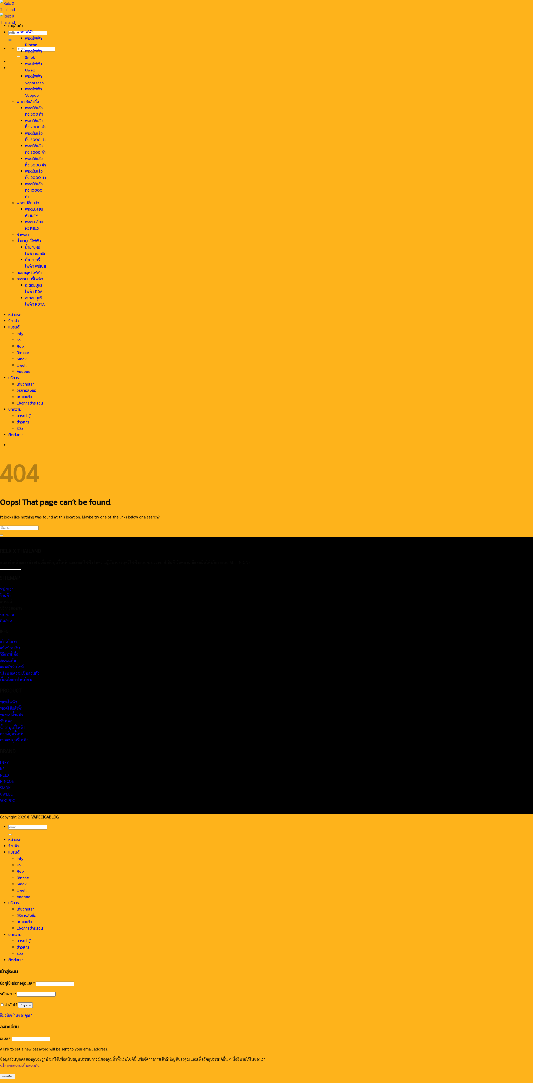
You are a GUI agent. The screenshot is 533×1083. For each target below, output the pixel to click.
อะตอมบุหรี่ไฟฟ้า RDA (33, 288)
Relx (20, 346)
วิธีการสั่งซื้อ (26, 390)
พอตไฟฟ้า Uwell (33, 67)
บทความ (14, 409)
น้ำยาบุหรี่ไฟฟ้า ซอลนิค (35, 250)
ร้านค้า (13, 321)
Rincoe (23, 353)
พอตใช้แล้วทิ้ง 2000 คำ (35, 124)
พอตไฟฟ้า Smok (33, 54)
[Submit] (10, 40)
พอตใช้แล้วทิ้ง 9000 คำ (35, 174)
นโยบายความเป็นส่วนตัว (19, 673)
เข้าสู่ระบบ (25, 1005)
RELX (5, 774)
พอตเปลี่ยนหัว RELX (34, 225)
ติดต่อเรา (15, 435)
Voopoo (23, 371)
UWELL (6, 793)
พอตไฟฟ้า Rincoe (33, 41)
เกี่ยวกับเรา (25, 384)
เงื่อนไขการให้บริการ (16, 679)
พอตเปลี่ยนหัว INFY (34, 212)
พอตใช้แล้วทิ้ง (28, 102)
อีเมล (5, 1039)
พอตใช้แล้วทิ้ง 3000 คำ (35, 136)
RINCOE (7, 781)
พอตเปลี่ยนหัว (28, 203)
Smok (22, 359)
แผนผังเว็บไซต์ (12, 666)
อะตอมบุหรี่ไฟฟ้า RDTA (35, 301)
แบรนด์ (14, 327)
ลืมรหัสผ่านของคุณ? (16, 1015)
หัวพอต (23, 235)
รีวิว (20, 429)
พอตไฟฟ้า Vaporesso (34, 79)
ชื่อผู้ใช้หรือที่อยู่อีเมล (17, 983)
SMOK (5, 787)
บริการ (13, 378)
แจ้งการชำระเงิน (30, 403)
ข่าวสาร (23, 422)
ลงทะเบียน (7, 1076)
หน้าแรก (14, 315)
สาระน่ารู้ (24, 416)
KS (19, 340)
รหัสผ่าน (8, 994)
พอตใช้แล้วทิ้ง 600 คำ (34, 111)
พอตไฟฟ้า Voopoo (33, 92)
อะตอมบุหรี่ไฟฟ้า (30, 279)
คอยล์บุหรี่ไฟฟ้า (29, 273)
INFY (4, 762)
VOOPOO (7, 800)
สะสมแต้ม (24, 397)
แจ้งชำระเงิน (10, 647)
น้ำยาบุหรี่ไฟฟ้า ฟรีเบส (35, 263)
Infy (20, 334)
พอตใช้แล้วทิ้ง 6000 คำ (35, 162)
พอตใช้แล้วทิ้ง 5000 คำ (35, 149)
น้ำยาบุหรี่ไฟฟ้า (29, 241)
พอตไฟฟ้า (25, 32)
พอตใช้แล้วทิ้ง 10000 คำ (34, 190)
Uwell (21, 365)
